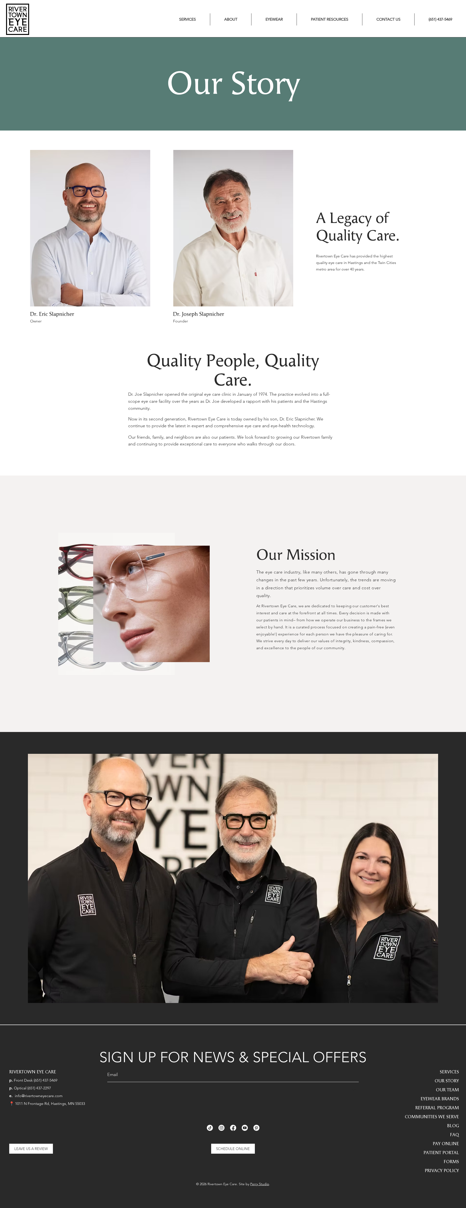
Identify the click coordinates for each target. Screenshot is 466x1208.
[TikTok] (210, 1128)
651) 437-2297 (39, 1088)
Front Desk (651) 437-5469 (35, 1080)
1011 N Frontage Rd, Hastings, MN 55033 (50, 1103)
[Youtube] (245, 1128)
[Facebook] (233, 1128)
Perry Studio (259, 1184)
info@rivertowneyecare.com (39, 1095)
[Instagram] (221, 1128)
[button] (187, 19)
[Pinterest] (256, 1128)
